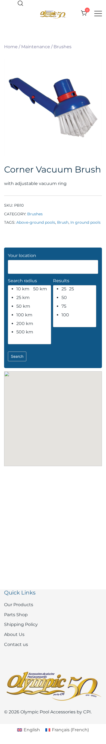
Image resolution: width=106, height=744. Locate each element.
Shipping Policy (21, 624)
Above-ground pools (35, 222)
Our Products (18, 604)
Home (11, 46)
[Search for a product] (20, 3)
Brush (62, 222)
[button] (53, 414)
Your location (22, 255)
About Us (14, 634)
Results (61, 280)
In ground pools (85, 222)
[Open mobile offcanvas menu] (98, 13)
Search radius (22, 280)
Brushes (62, 46)
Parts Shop (16, 614)
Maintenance (35, 46)
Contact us (16, 644)
